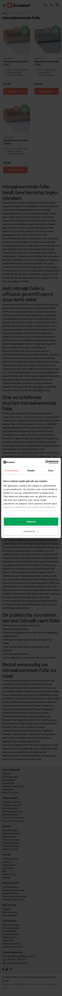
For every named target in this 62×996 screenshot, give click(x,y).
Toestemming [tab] (11, 470)
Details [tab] (31, 470)
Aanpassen (29, 531)
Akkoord (31, 521)
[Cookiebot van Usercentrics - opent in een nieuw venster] (45, 462)
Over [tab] (50, 470)
